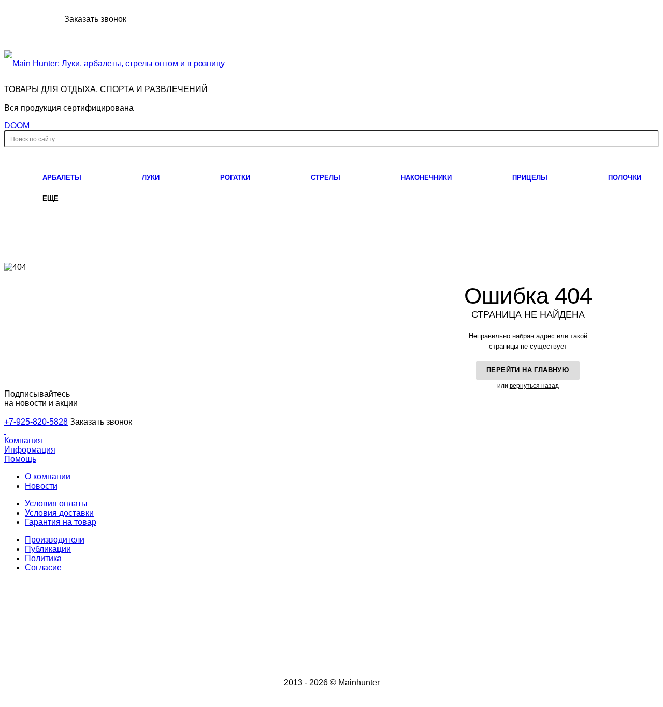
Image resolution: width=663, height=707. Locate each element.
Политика (43, 558)
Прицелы (529, 178)
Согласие (43, 567)
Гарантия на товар (60, 522)
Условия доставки (59, 512)
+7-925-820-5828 (33, 18)
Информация (29, 449)
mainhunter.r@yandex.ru (567, 628)
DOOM (17, 125)
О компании (47, 476)
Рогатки (235, 178)
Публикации (48, 549)
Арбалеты (61, 178)
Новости (41, 486)
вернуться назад (534, 385)
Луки (151, 178)
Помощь (20, 459)
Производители (54, 539)
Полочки (624, 178)
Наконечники (426, 178)
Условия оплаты (56, 503)
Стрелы (325, 178)
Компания (23, 440)
